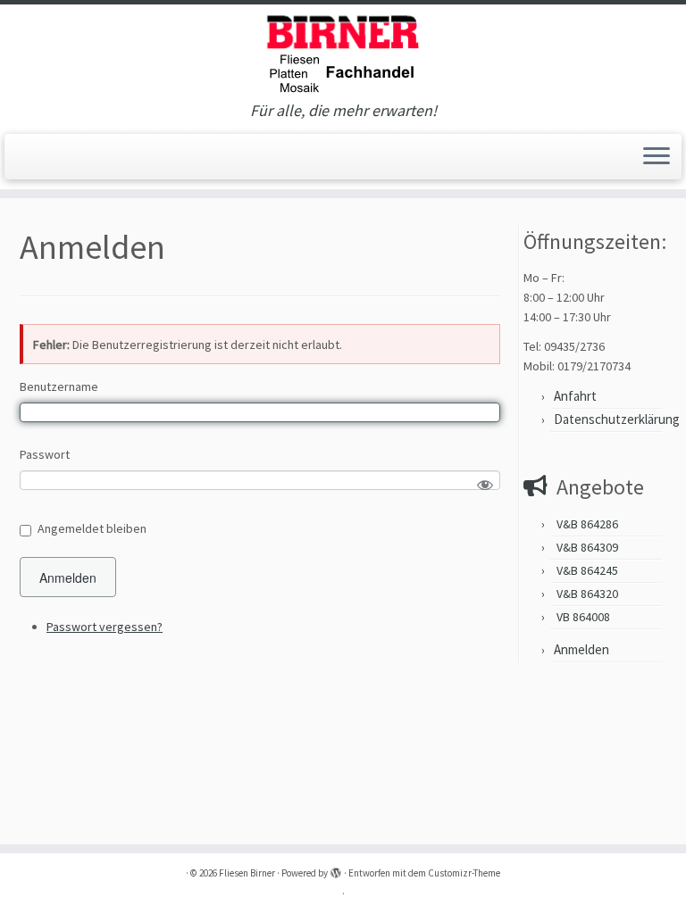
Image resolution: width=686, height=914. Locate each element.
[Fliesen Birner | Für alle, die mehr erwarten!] (343, 53)
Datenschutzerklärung (617, 419)
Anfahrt (575, 395)
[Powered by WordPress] (336, 869)
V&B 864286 (587, 524)
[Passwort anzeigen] (485, 485)
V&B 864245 (587, 570)
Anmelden (67, 577)
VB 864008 (583, 617)
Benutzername (59, 386)
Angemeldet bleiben (92, 528)
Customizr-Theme (464, 873)
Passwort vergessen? (104, 627)
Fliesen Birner (247, 873)
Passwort (45, 454)
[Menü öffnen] (656, 157)
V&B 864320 (587, 594)
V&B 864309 (587, 547)
